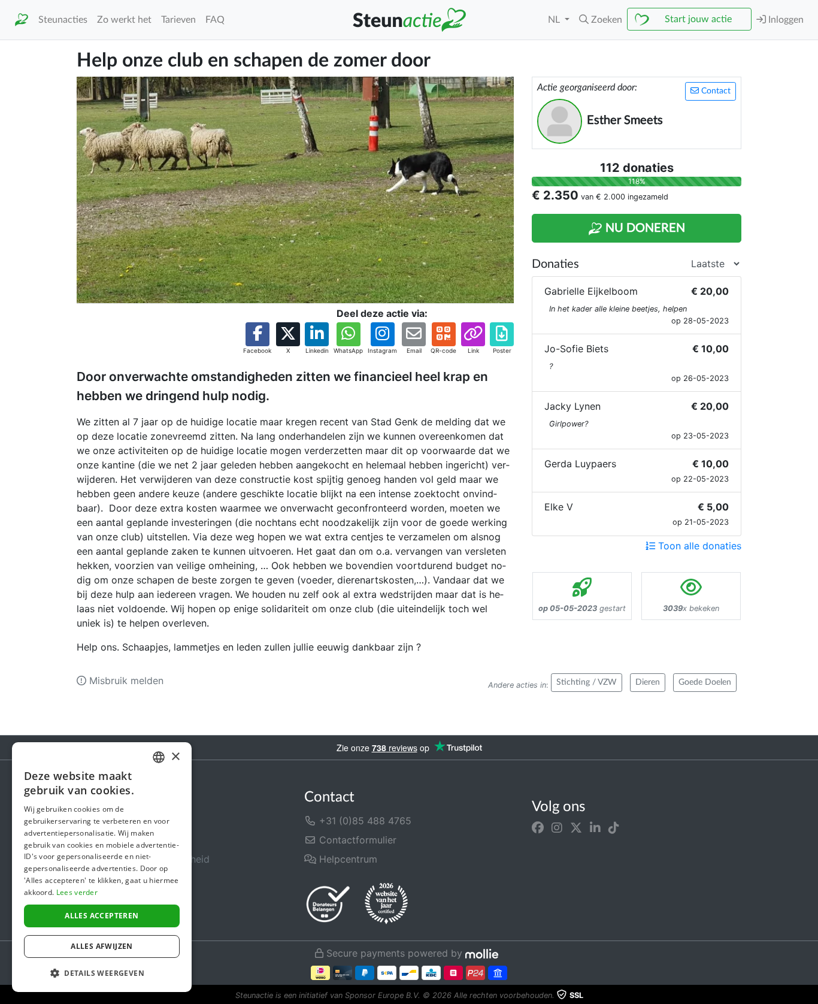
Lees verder (77, 892)
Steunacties (62, 20)
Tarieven (178, 20)
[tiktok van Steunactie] (613, 828)
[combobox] (159, 757)
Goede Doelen (704, 682)
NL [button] (555, 20)
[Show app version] (809, 995)
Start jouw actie (698, 19)
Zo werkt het (124, 20)
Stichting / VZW (586, 682)
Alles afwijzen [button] (102, 946)
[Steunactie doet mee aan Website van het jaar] (386, 904)
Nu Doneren (643, 228)
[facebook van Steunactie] (538, 828)
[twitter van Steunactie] (576, 828)
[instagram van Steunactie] (557, 828)
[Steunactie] (22, 20)
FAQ (215, 20)
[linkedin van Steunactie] (595, 828)
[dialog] (102, 867)
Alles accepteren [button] (101, 916)
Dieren (647, 682)
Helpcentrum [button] (346, 859)
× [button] (175, 756)
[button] (600, 20)
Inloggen (785, 20)
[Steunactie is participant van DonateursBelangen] (328, 903)
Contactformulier (356, 840)
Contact (715, 91)
